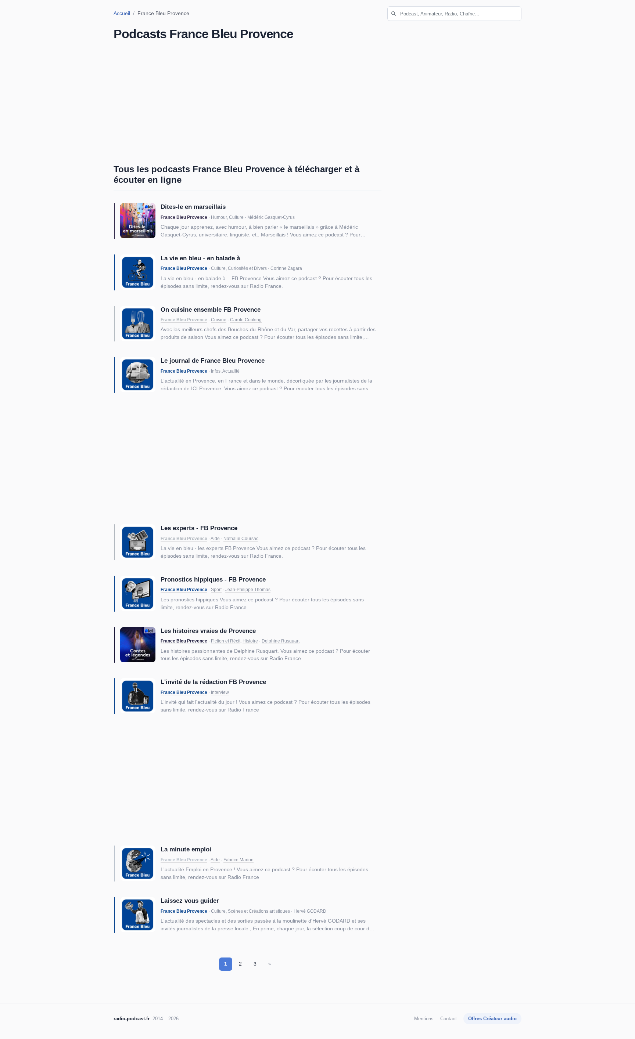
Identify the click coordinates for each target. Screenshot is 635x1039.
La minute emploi (186, 849)
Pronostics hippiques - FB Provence (213, 579)
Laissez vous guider (190, 900)
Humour (219, 217)
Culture (236, 217)
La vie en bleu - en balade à (200, 258)
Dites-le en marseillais (193, 206)
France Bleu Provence (184, 217)
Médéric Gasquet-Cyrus (271, 217)
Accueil (122, 13)
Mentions (424, 1018)
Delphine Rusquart (280, 641)
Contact (448, 1018)
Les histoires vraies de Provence (208, 630)
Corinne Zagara (286, 268)
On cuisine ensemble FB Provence (211, 309)
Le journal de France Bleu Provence (213, 360)
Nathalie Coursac (240, 538)
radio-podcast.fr (132, 1018)
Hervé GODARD (310, 911)
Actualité (231, 371)
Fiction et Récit (225, 641)
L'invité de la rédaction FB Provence (213, 681)
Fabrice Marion (238, 859)
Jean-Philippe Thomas (247, 589)
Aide (215, 538)
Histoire (250, 641)
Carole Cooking (246, 319)
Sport (216, 589)
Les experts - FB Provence (199, 528)
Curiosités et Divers (247, 268)
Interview (220, 692)
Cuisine (218, 319)
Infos (215, 371)
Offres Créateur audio (492, 1018)
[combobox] (454, 13)
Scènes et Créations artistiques (259, 911)
